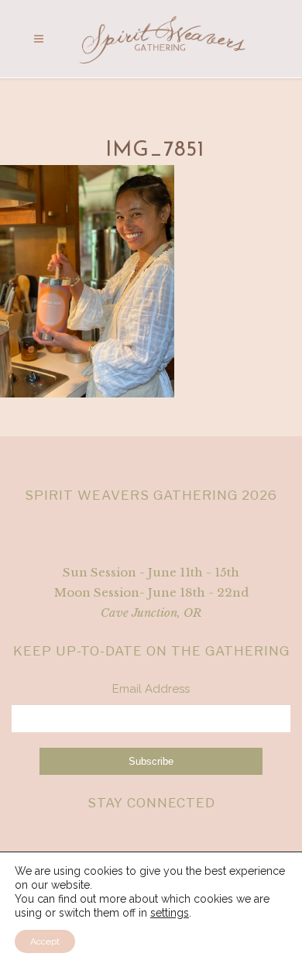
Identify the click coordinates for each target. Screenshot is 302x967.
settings (169, 913)
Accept (45, 941)
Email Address (151, 689)
